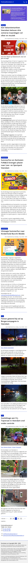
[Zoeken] (24, 2)
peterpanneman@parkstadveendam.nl (13, 535)
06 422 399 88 (6, 529)
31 (19, 518)
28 (11, 518)
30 (16, 518)
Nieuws (3, 25)
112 (2, 316)
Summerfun (4, 157)
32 (21, 518)
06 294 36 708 (6, 530)
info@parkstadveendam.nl (10, 534)
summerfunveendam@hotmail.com (10, 295)
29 (13, 518)
